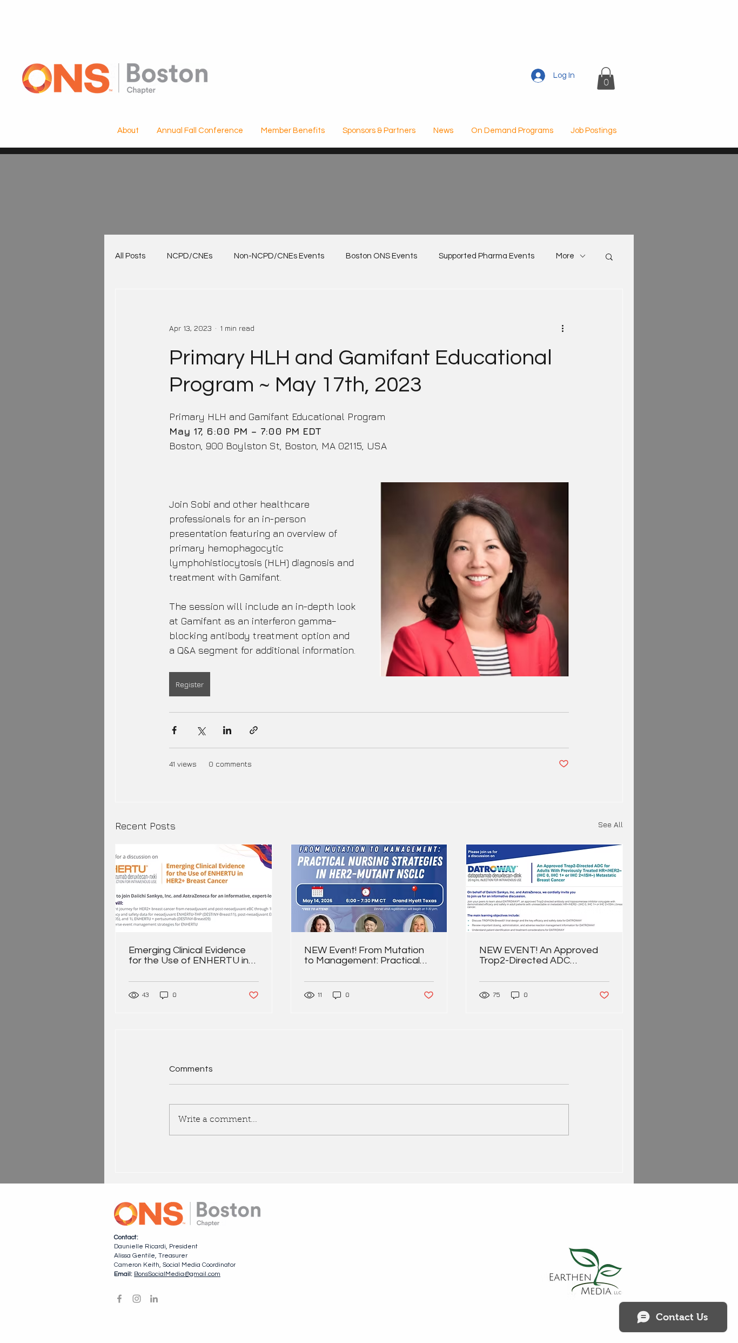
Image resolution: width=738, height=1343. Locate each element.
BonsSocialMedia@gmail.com (177, 1274)
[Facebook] (119, 1298)
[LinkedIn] (154, 1298)
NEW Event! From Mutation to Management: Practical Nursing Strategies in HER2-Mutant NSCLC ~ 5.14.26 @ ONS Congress (365, 955)
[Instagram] (136, 1298)
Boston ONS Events (381, 256)
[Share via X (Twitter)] (201, 730)
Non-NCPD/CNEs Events (279, 256)
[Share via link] (254, 730)
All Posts (130, 256)
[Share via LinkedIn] (227, 730)
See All (610, 824)
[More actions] (562, 328)
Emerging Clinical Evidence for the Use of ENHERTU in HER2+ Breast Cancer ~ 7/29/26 (189, 955)
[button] (605, 78)
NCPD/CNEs (189, 256)
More (565, 256)
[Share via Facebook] (174, 730)
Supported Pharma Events (486, 256)
